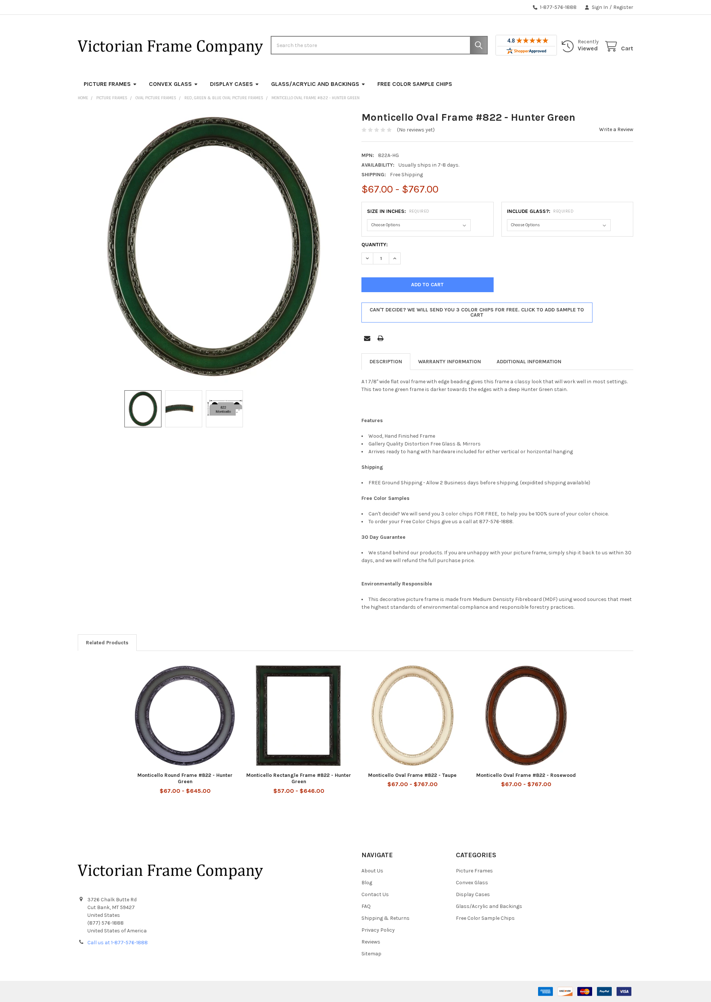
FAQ (366, 906)
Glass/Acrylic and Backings (315, 83)
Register (623, 7)
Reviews (370, 942)
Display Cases (231, 83)
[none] (214, 247)
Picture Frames (107, 83)
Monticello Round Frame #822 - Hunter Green (185, 778)
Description (386, 361)
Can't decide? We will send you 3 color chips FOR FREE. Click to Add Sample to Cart (477, 312)
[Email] (367, 338)
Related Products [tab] (107, 642)
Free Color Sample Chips (414, 83)
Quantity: (374, 244)
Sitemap (371, 954)
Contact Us (375, 894)
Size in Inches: (398, 211)
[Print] (380, 338)
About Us (372, 871)
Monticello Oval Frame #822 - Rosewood (526, 775)
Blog (366, 882)
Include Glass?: (540, 211)
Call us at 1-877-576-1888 (117, 942)
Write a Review (616, 129)
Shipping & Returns (385, 918)
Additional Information (529, 361)
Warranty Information (449, 361)
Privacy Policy (378, 930)
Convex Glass (170, 83)
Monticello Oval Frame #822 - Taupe (412, 775)
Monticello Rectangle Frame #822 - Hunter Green (298, 778)
